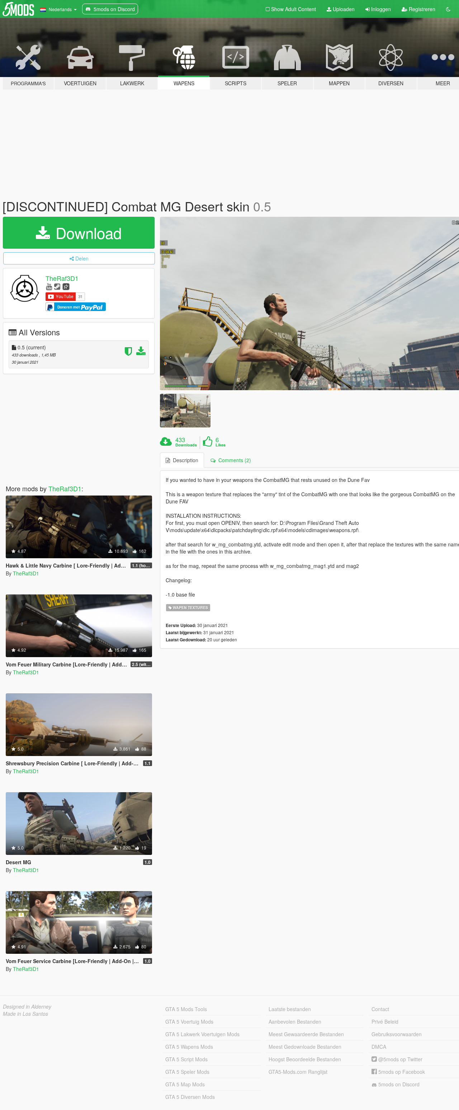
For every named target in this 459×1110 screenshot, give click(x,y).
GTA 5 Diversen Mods (190, 1096)
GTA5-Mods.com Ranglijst (298, 1071)
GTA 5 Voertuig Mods (189, 1021)
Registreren (421, 9)
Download (86, 232)
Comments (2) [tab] (233, 460)
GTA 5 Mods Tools (186, 1009)
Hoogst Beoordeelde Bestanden (305, 1059)
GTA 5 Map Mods (185, 1084)
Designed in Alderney (27, 1006)
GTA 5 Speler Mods (187, 1071)
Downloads (186, 445)
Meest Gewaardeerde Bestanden (306, 1034)
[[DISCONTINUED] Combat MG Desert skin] (185, 410)
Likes (221, 445)
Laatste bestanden (290, 1009)
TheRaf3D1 (62, 278)
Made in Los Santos (25, 1013)
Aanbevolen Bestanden (295, 1021)
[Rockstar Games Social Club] (66, 286)
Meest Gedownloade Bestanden (305, 1046)
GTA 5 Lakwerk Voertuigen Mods (202, 1034)
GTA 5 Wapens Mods (189, 1046)
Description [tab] (184, 460)
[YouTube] (49, 286)
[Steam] (57, 286)
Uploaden (343, 9)
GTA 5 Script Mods (186, 1059)
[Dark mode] (448, 9)
